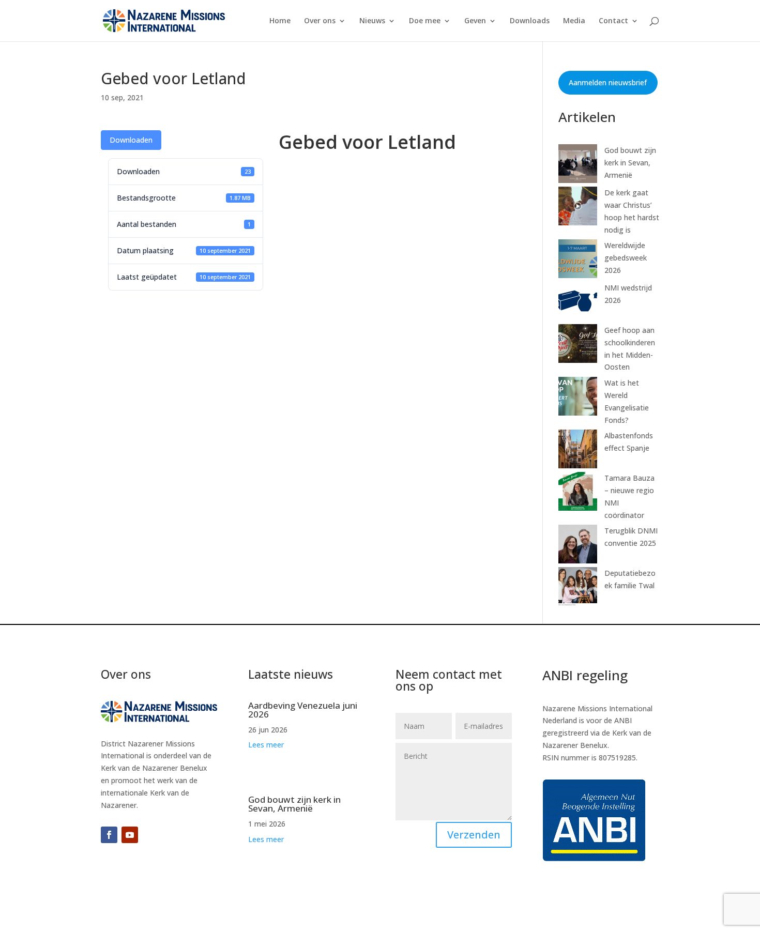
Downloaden (131, 140)
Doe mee (424, 21)
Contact (613, 21)
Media (574, 21)
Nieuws (372, 21)
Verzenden (473, 835)
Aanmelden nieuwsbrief (608, 82)
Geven (475, 21)
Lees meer (266, 745)
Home (280, 21)
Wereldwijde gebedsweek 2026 (625, 257)
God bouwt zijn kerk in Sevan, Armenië (630, 162)
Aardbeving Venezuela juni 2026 (302, 709)
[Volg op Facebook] (109, 835)
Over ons (320, 21)
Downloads (530, 21)
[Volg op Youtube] (129, 835)
